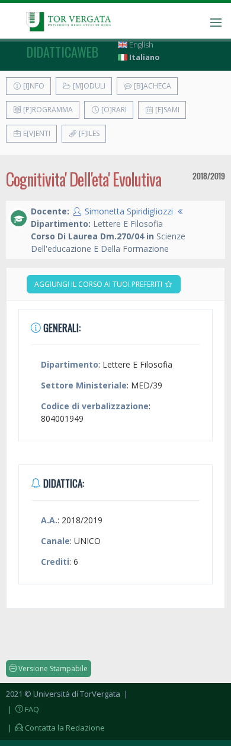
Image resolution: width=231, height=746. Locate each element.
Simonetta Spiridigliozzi (129, 211)
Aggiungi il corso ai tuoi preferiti (99, 284)
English (140, 45)
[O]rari (113, 110)
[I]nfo (32, 86)
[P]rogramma (47, 110)
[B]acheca (151, 86)
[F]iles (88, 133)
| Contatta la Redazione (55, 727)
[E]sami (166, 110)
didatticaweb (62, 51)
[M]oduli (88, 86)
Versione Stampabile (52, 668)
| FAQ (22, 709)
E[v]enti (35, 133)
